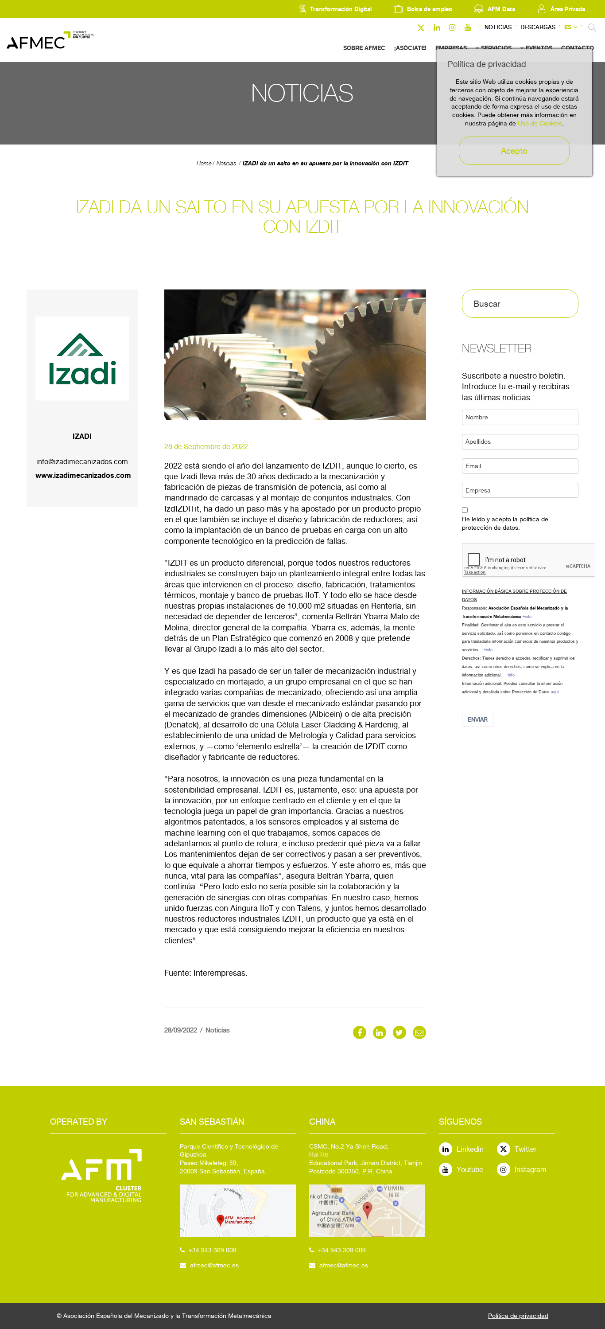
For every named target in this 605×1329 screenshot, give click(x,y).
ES (567, 27)
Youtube (470, 1169)
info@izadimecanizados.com (82, 461)
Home (204, 163)
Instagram (531, 1169)
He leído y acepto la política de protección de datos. (505, 523)
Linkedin (470, 1149)
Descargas (537, 27)
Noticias (498, 27)
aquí (555, 692)
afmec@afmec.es (214, 1265)
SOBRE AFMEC (364, 47)
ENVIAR (478, 719)
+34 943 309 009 (213, 1250)
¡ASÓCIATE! (410, 47)
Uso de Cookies (540, 123)
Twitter (525, 1149)
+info (527, 616)
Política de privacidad (518, 1315)
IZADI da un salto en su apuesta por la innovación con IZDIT (325, 163)
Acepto (514, 151)
